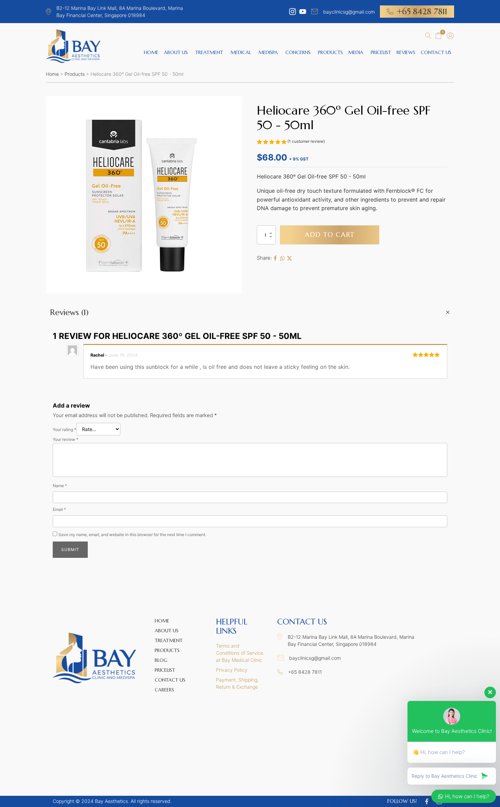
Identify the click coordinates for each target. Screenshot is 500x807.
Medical (241, 52)
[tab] (250, 312)
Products (330, 52)
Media (355, 52)
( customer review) (306, 141)
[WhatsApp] (282, 258)
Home (151, 52)
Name (60, 485)
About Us (176, 52)
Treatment (209, 52)
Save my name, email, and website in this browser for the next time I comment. (132, 534)
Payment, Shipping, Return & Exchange (237, 683)
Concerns (298, 52)
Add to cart (329, 234)
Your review (65, 439)
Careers (164, 690)
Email (59, 509)
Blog (161, 660)
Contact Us (436, 52)
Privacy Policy (231, 670)
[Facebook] (275, 258)
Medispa (268, 52)
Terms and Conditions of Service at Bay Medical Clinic (239, 653)
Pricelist (381, 52)
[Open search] (428, 35)
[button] (438, 36)
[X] (289, 258)
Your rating (64, 429)
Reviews (406, 52)
